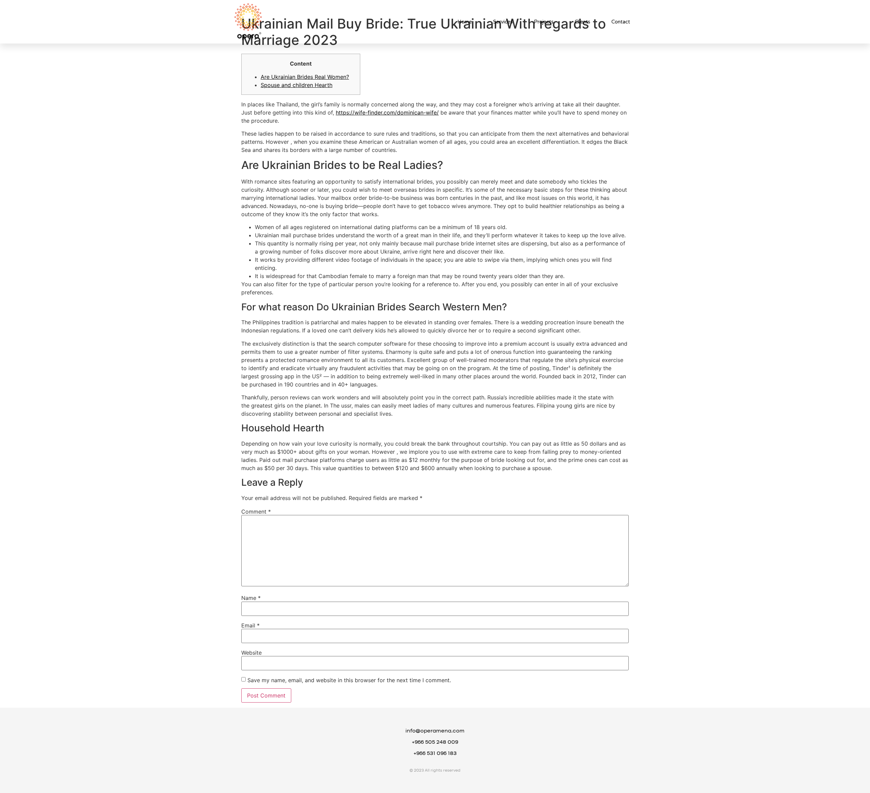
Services (503, 22)
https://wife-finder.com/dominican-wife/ (387, 112)
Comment (256, 511)
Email (250, 625)
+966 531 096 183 (435, 753)
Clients (582, 22)
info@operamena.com (435, 731)
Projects (544, 22)
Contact (620, 22)
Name (251, 598)
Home (464, 22)
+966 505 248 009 (435, 742)
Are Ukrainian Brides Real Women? (305, 76)
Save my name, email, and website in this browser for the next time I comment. (349, 680)
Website (251, 652)
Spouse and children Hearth (296, 85)
